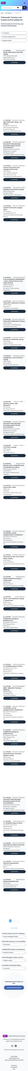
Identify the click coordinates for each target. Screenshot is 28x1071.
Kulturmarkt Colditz (9, 487)
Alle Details (14, 62)
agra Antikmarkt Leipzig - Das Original (12, 123)
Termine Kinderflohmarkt (14, 987)
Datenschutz (19, 1067)
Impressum (19, 1065)
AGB (20, 1069)
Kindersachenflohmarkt (10, 881)
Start (2, 13)
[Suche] (24, 8)
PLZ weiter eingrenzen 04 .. (9, 36)
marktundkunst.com (14, 1058)
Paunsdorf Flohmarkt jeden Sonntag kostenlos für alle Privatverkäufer (12, 145)
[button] (8, 920)
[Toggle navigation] (24, 3)
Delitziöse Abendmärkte (11, 863)
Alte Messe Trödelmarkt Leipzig (13, 339)
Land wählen (6, 968)
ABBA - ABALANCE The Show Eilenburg (12, 689)
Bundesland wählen (8, 952)
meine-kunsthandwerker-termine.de (14, 1060)
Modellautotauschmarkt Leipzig (13, 189)
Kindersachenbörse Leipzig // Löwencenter (12, 579)
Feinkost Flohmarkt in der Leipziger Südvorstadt (11, 168)
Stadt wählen (6, 944)
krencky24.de (14, 1056)
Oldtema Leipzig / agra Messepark (10, 404)
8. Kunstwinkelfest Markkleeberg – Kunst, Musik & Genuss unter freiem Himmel (13, 281)
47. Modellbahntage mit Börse (12, 666)
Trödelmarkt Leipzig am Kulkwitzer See (11, 619)
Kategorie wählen (6, 40)
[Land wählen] (18, 8)
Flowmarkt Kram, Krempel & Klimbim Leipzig (12, 754)
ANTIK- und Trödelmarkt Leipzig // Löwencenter (13, 599)
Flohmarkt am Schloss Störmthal (13, 845)
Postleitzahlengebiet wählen (10, 936)
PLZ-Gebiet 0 (8, 13)
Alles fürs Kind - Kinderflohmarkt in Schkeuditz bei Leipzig (13, 466)
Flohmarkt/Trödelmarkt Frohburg (14, 303)
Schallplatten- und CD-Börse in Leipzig (13, 358)
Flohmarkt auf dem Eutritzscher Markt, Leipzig (13, 557)
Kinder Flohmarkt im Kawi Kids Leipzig (13, 53)
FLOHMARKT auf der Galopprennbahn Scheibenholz (13, 534)
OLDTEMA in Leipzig (9, 447)
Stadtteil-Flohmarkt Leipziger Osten (12, 208)
